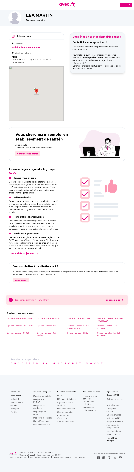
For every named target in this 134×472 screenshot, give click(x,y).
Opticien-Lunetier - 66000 (18, 333)
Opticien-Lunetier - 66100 (48, 318)
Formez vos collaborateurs (89, 409)
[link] (98, 459)
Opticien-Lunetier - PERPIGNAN (20, 318)
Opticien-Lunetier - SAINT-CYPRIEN (108, 326)
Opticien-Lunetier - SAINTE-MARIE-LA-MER (78, 326)
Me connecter (126, 5)
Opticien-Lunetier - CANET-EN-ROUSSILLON (110, 319)
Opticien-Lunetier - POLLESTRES (21, 325)
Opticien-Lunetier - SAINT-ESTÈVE (48, 334)
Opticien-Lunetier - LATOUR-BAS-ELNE (109, 334)
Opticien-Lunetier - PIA (46, 325)
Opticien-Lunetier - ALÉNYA (78, 318)
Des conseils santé (42, 424)
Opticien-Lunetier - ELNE (77, 333)
